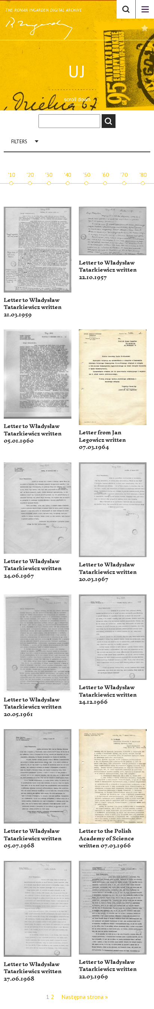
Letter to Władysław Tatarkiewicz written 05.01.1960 (33, 433)
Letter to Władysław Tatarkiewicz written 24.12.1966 (108, 695)
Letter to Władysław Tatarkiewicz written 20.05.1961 (33, 707)
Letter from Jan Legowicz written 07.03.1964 (102, 440)
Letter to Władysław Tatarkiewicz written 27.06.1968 (33, 971)
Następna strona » (84, 996)
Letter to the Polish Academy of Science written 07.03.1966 (106, 838)
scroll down (77, 99)
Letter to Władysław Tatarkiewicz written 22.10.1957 (108, 270)
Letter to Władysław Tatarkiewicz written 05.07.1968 (33, 838)
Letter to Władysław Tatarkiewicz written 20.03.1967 (108, 572)
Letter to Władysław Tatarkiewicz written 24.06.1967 (33, 568)
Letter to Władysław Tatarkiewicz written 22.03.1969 (108, 969)
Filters (19, 141)
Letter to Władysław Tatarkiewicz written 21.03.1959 (33, 307)
